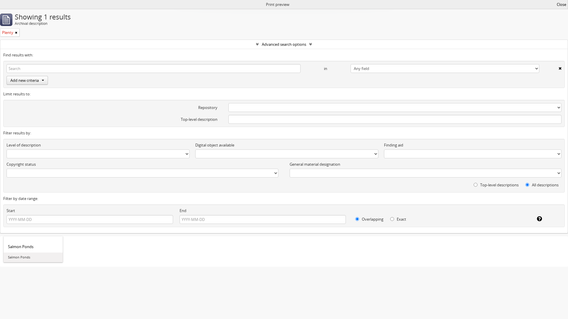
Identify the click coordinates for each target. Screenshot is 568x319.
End (183, 210)
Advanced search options (284, 44)
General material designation (315, 164)
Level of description (24, 145)
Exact (401, 219)
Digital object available (214, 145)
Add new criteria (24, 80)
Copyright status (21, 164)
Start (11, 210)
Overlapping (372, 219)
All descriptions (545, 185)
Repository (207, 107)
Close (561, 4)
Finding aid (393, 145)
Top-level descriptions (499, 185)
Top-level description (199, 119)
